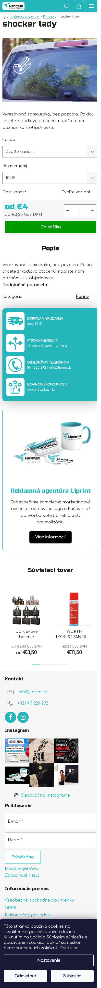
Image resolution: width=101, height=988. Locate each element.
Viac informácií (50, 537)
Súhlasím (72, 976)
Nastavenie (48, 960)
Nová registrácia (22, 869)
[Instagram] (23, 717)
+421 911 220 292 (32, 703)
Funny (82, 296)
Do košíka (50, 227)
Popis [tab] (50, 248)
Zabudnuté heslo (22, 875)
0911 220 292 (36, 367)
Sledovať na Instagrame (45, 795)
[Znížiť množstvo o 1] (67, 211)
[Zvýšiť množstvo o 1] (92, 211)
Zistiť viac (68, 948)
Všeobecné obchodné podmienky (39, 900)
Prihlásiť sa (23, 857)
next (96, 606)
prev (5, 606)
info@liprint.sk (60, 367)
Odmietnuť (25, 976)
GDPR (10, 907)
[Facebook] (10, 717)
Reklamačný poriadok (27, 915)
